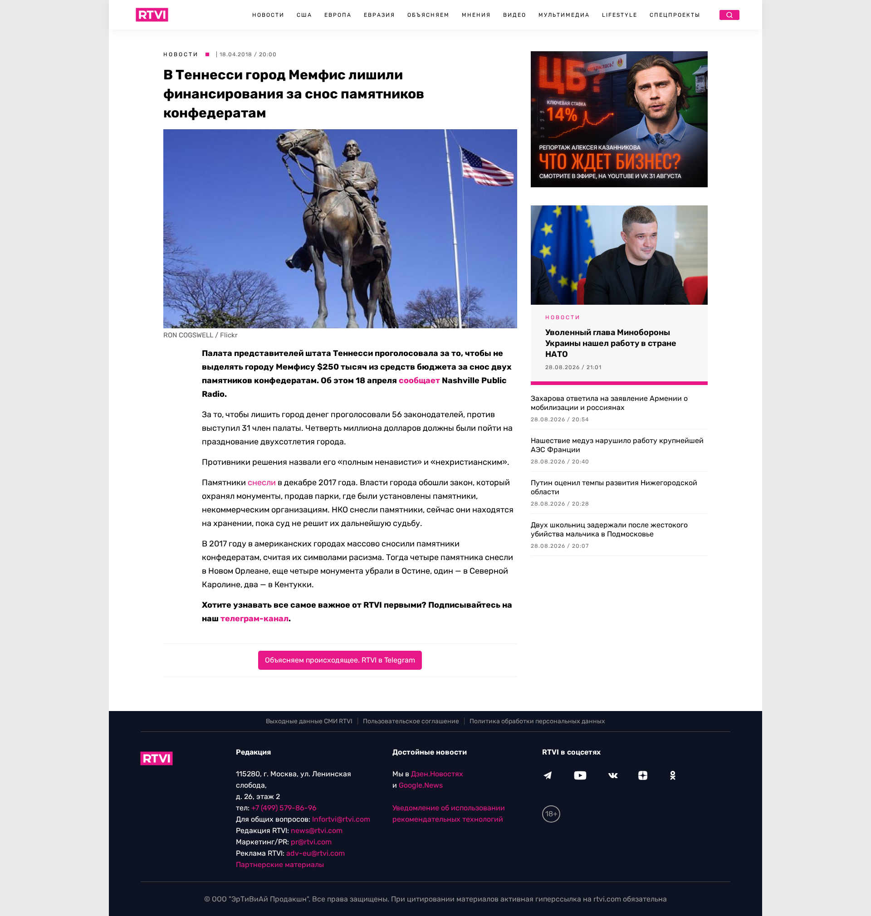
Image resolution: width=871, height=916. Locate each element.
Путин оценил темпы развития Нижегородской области (614, 487)
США (304, 15)
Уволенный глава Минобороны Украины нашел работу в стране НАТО (610, 343)
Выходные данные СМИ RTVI (309, 721)
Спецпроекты (675, 15)
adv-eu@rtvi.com (315, 853)
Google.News (421, 785)
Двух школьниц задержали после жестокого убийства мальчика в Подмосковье (609, 529)
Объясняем (428, 15)
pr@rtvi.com (311, 842)
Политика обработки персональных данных (537, 721)
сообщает (419, 380)
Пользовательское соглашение (411, 721)
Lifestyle (619, 15)
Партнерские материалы (280, 864)
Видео (514, 15)
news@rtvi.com (317, 830)
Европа (338, 15)
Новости (268, 15)
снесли (262, 482)
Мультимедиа (564, 15)
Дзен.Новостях (437, 774)
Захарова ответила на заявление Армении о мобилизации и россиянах (609, 403)
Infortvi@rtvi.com (341, 819)
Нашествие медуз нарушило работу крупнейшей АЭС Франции (617, 445)
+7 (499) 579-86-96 (284, 808)
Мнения (476, 15)
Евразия (379, 15)
